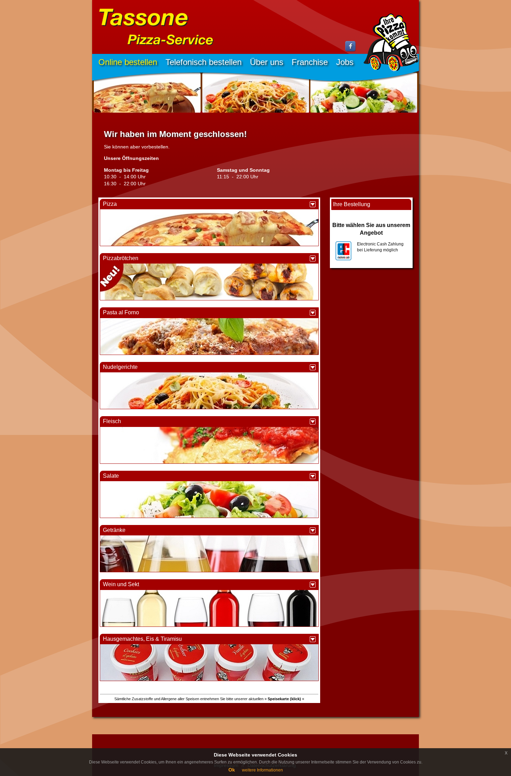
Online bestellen (127, 62)
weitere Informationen (262, 770)
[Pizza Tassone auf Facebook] (350, 50)
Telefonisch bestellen (203, 62)
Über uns (266, 62)
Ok (231, 770)
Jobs (345, 62)
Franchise (310, 62)
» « (284, 699)
